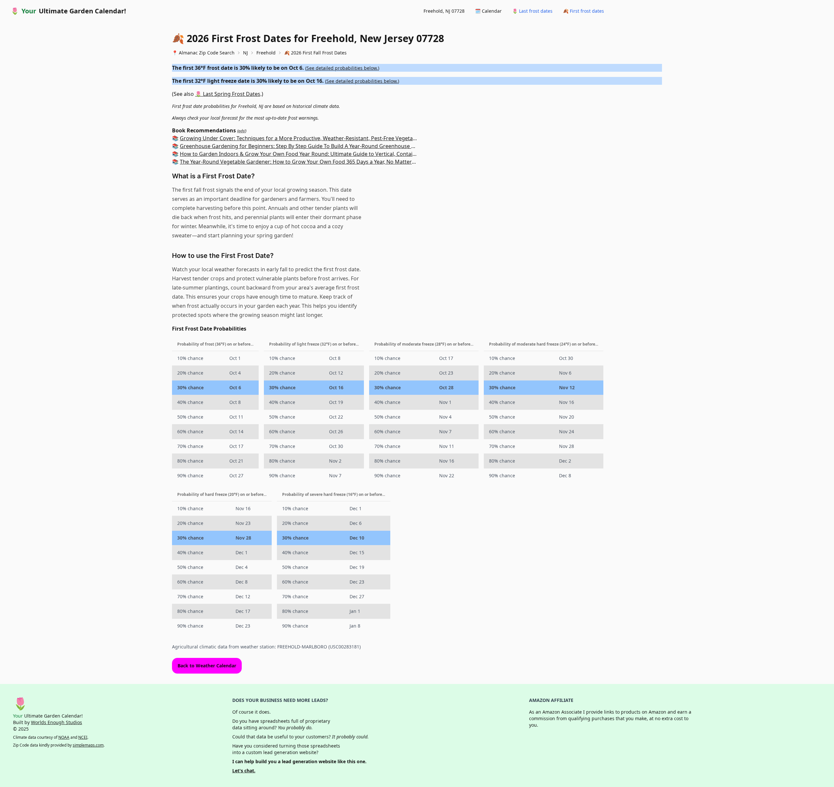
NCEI (82, 737)
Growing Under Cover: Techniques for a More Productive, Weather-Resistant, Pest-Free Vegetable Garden (310, 138)
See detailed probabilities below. (342, 68)
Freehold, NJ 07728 (444, 11)
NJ (245, 53)
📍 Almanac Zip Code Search (203, 53)
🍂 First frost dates (583, 11)
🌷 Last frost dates (532, 11)
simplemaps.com (88, 745)
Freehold (266, 53)
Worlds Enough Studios (56, 722)
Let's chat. (243, 770)
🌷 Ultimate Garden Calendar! (68, 11)
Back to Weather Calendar (207, 665)
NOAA (63, 737)
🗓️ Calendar (488, 11)
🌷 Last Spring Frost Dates (227, 93)
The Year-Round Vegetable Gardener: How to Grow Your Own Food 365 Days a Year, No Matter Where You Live (315, 161)
